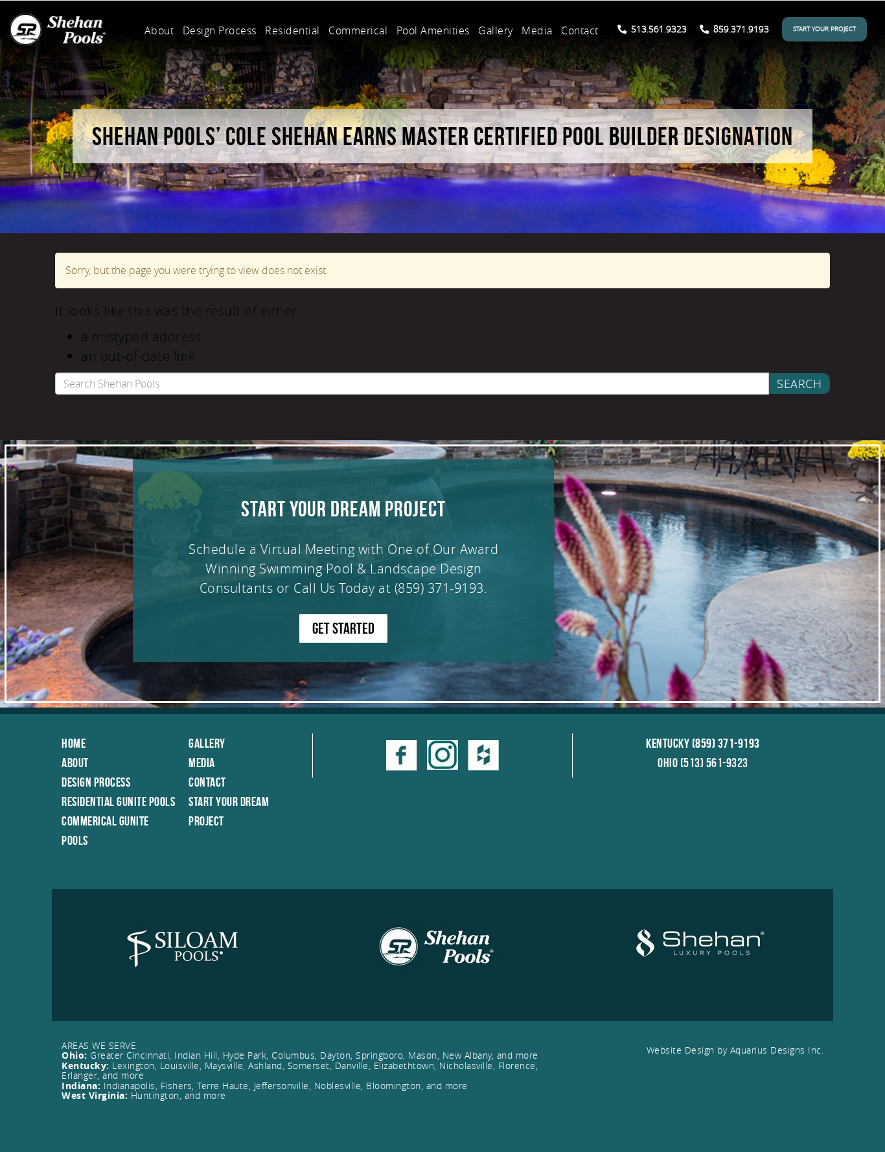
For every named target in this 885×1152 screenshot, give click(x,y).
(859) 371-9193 (439, 588)
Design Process (220, 30)
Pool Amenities (433, 30)
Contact (580, 30)
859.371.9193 (740, 29)
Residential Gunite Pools (118, 801)
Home (74, 743)
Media (537, 30)
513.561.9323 (657, 29)
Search (799, 383)
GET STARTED (343, 628)
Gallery (495, 30)
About (159, 30)
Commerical (357, 30)
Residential (292, 30)
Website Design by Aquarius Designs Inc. (735, 1050)
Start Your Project (824, 29)
